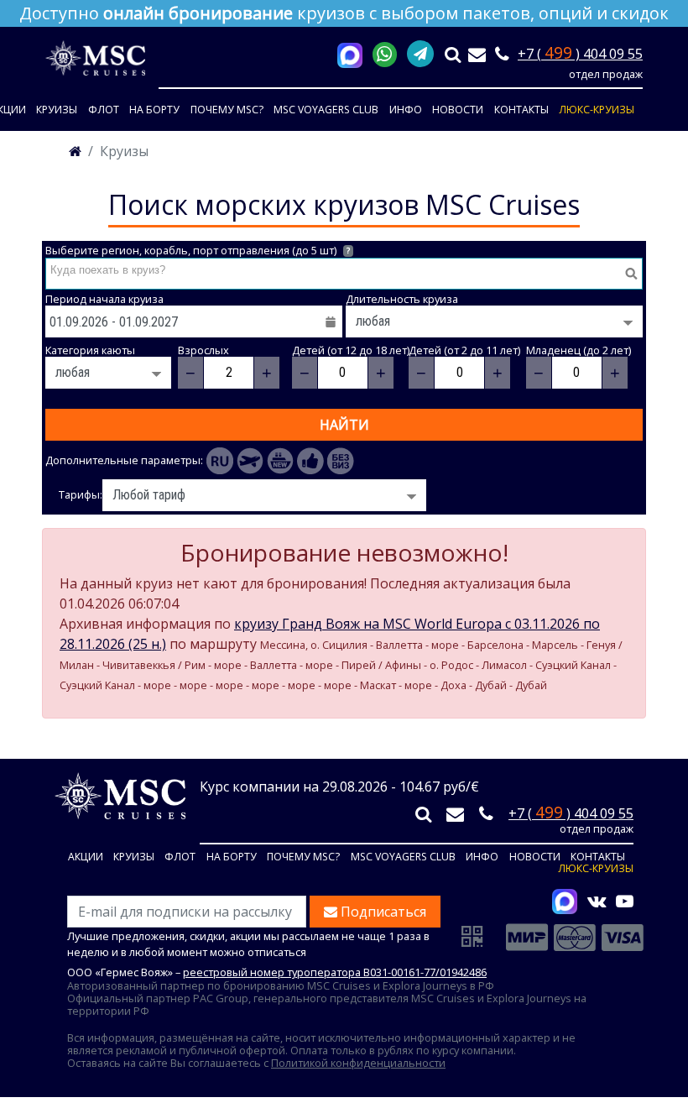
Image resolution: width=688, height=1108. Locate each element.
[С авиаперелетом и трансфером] (250, 460)
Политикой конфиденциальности (358, 1062)
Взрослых (203, 350)
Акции (85, 857)
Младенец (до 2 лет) (578, 350)
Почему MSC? (226, 109)
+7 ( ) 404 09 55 (580, 53)
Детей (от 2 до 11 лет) (464, 350)
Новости (457, 109)
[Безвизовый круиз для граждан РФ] (340, 460)
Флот (103, 109)
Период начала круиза (104, 299)
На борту (154, 109)
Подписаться (381, 911)
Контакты (521, 109)
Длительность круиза (402, 299)
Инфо (405, 109)
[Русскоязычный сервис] (219, 460)
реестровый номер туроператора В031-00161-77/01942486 (335, 972)
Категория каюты (90, 350)
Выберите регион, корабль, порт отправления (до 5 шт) (197, 250)
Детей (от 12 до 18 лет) (350, 350)
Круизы (56, 109)
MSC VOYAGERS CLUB (326, 109)
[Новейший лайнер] (280, 460)
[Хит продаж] (310, 460)
